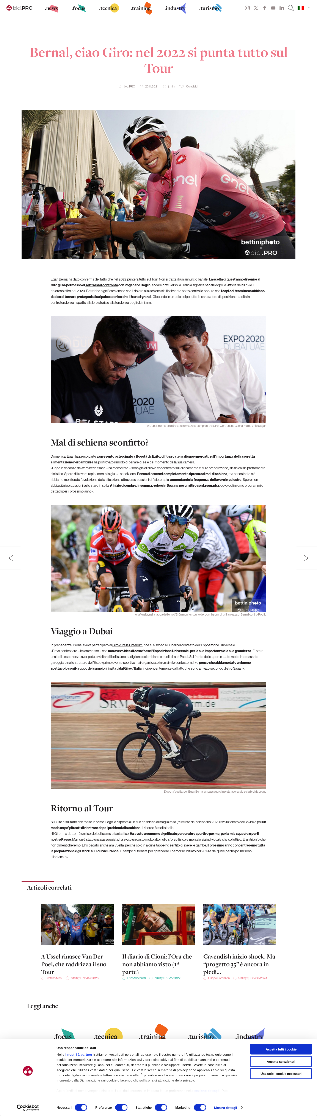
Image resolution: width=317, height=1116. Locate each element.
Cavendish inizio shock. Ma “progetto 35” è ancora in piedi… (239, 964)
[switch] (121, 1107)
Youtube (273, 8)
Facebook (264, 8)
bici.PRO (129, 86)
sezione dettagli (207, 1091)
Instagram (247, 8)
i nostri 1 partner (78, 1054)
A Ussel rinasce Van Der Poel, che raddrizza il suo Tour (74, 964)
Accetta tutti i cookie (281, 1049)
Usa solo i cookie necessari (281, 1073)
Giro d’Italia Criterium (127, 645)
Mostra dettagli (225, 1107)
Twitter (256, 8)
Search (291, 8)
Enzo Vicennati (136, 978)
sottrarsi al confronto (101, 285)
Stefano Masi (54, 978)
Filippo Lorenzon (219, 978)
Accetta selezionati (281, 1061)
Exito (156, 456)
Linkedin (281, 8)
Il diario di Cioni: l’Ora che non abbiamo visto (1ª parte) (157, 964)
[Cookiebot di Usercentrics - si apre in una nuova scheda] (28, 1107)
